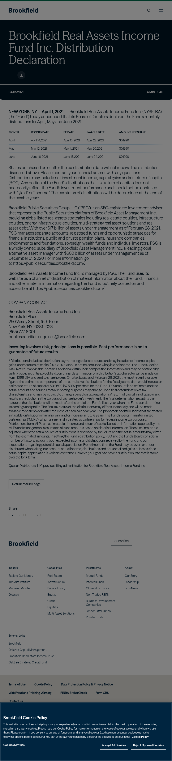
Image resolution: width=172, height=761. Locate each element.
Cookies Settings (14, 745)
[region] (86, 731)
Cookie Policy (140, 736)
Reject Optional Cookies (148, 745)
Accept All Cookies (114, 745)
